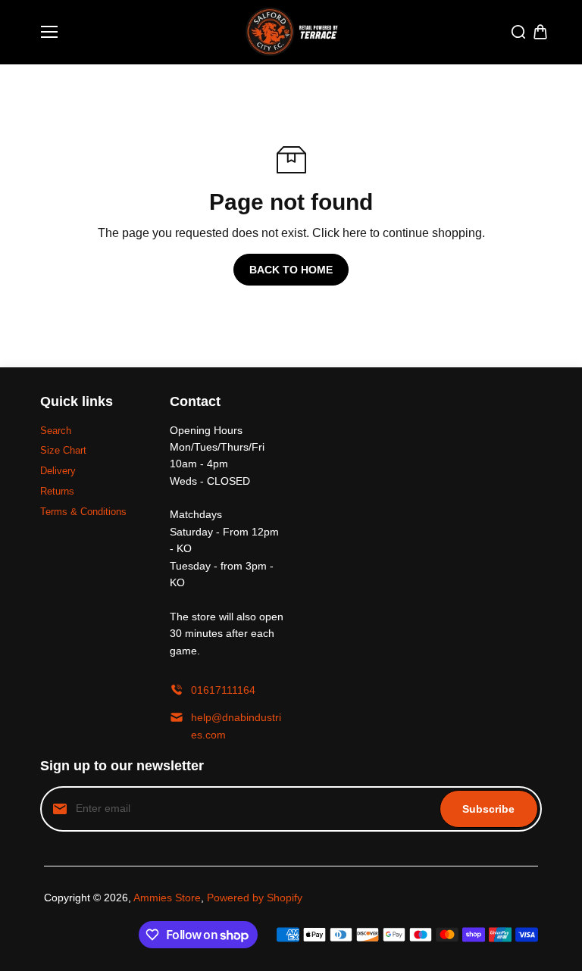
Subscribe (488, 809)
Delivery (58, 470)
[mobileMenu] (49, 31)
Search (55, 430)
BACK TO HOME (291, 270)
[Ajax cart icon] (540, 32)
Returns (57, 491)
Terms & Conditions (83, 511)
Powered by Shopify (254, 897)
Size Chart (63, 450)
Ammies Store (167, 897)
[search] (518, 32)
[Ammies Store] (291, 32)
